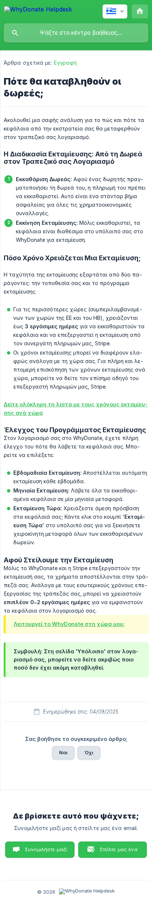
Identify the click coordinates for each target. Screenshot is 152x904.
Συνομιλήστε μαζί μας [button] (46, 852)
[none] (38, 10)
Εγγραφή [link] (65, 63)
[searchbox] (76, 33)
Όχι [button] (88, 752)
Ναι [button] (63, 752)
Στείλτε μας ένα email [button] (119, 852)
